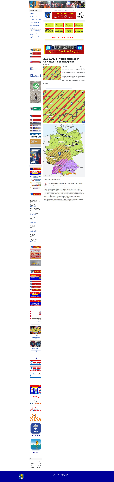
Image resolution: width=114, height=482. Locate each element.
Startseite (32, 13)
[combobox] (35, 44)
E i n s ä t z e (32, 14)
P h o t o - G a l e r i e (34, 28)
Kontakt (31, 34)
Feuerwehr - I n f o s (34, 18)
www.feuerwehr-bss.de (58, 37)
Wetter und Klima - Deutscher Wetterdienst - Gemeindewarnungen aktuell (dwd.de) (59, 88)
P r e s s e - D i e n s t (34, 27)
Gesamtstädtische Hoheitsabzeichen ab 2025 (36, 350)
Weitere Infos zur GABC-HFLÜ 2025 (36, 321)
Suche (31, 38)
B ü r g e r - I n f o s (33, 16)
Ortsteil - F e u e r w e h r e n (35, 22)
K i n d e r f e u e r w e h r (34, 25)
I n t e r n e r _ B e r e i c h (35, 30)
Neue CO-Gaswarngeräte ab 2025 (36, 337)
